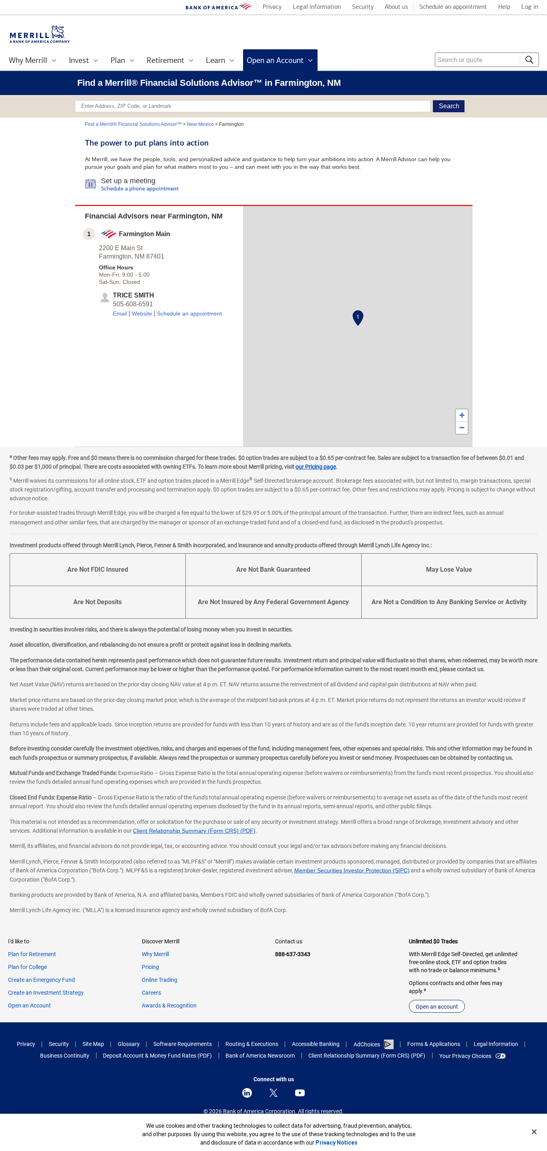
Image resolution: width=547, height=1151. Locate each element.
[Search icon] (529, 59)
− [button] (462, 428)
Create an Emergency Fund (41, 980)
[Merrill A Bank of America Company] (40, 34)
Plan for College (27, 967)
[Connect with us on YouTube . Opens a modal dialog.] (300, 1093)
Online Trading (159, 980)
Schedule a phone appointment (140, 189)
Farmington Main (144, 234)
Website (142, 313)
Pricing (150, 967)
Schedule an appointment (189, 313)
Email (120, 313)
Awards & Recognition (169, 1005)
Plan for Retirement (32, 954)
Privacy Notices (337, 1142)
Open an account (437, 1006)
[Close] (534, 1132)
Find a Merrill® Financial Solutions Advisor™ (133, 124)
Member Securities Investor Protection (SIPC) (352, 870)
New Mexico (200, 124)
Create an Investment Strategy (46, 992)
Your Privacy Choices (465, 1056)
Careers (151, 992)
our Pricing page (316, 466)
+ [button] (462, 415)
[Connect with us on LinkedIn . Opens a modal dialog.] (247, 1093)
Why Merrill (155, 954)
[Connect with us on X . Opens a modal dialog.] (273, 1093)
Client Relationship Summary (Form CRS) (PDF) (194, 830)
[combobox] (487, 60)
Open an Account (29, 1005)
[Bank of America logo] (218, 8)
